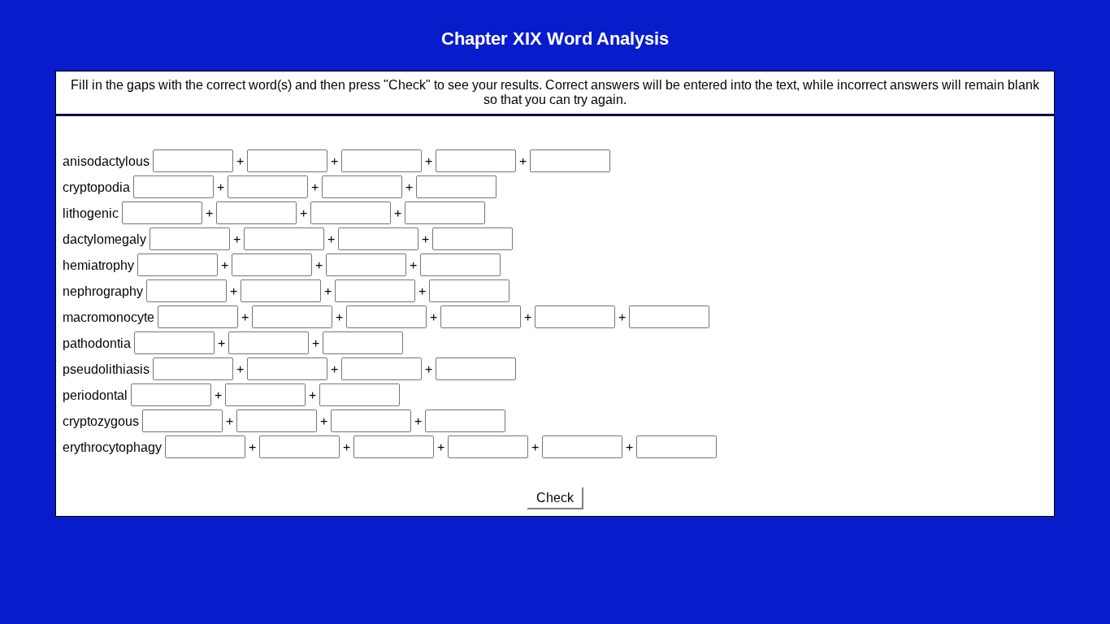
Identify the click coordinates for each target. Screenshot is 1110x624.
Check (555, 498)
